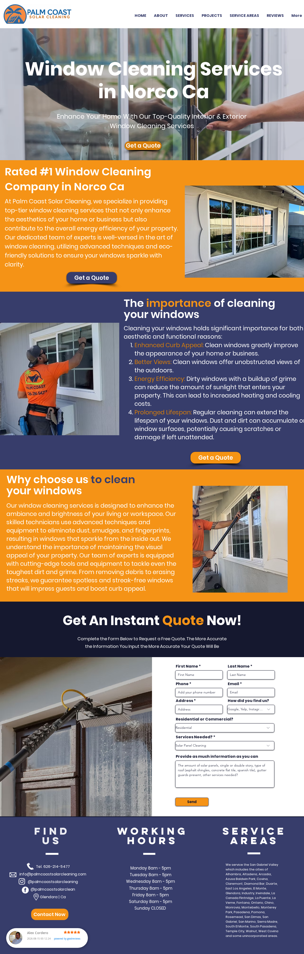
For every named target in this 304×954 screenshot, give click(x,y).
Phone (182, 684)
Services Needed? (194, 737)
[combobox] (199, 709)
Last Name (239, 666)
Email (233, 684)
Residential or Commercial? (204, 719)
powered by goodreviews (67, 938)
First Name (187, 666)
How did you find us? (248, 701)
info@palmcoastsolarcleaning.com (52, 874)
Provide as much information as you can (217, 756)
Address (184, 701)
